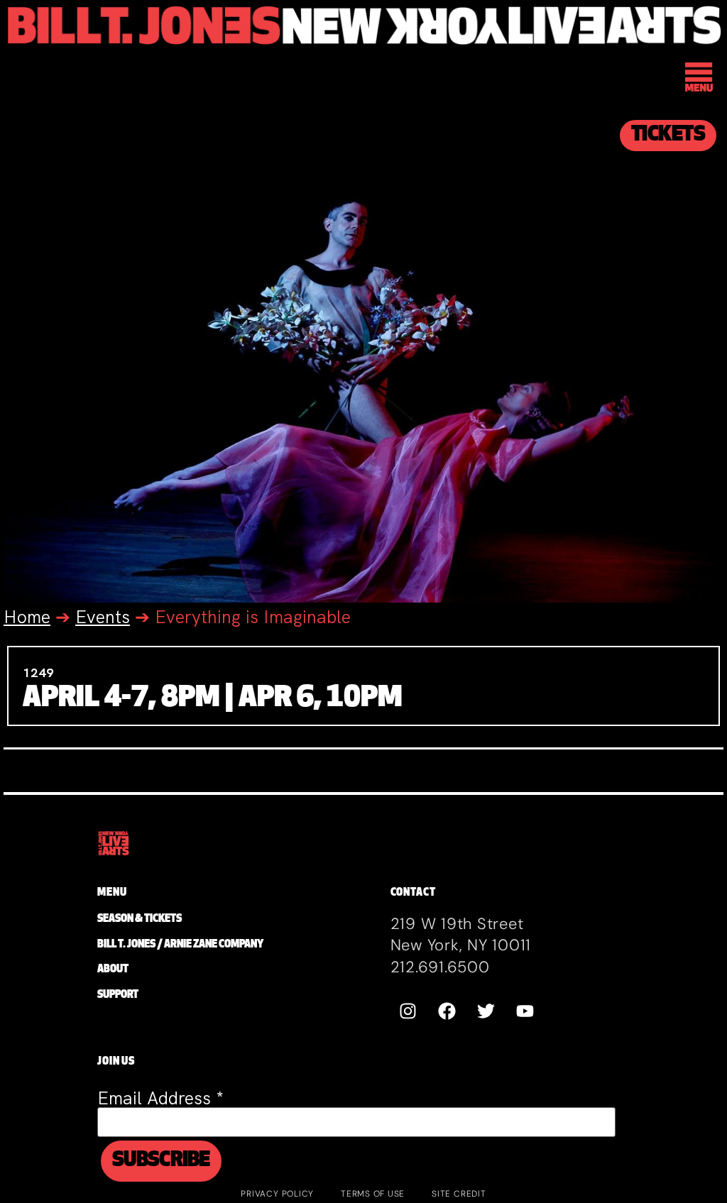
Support (117, 995)
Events (102, 617)
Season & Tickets (139, 919)
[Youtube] (525, 1011)
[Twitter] (486, 1011)
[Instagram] (408, 1011)
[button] (700, 79)
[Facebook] (447, 1011)
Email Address (160, 1098)
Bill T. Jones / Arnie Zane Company (180, 945)
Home (27, 617)
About (113, 970)
